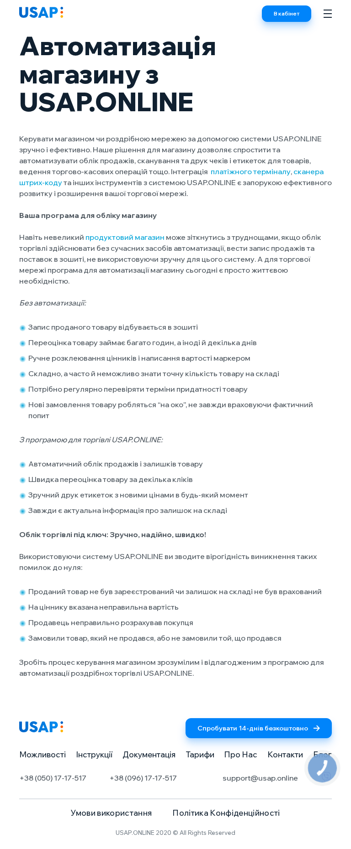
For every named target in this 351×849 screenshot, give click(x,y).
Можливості (42, 754)
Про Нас (240, 754)
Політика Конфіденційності (226, 813)
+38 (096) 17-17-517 (143, 777)
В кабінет (286, 13)
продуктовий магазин (125, 237)
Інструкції (94, 754)
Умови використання (111, 813)
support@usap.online (260, 777)
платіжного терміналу (251, 171)
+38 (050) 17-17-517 (52, 777)
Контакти (285, 754)
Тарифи (200, 754)
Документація (149, 754)
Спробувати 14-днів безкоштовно (252, 728)
